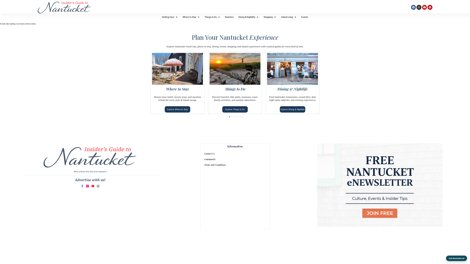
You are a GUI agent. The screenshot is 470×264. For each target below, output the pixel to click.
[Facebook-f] (82, 186)
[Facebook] (413, 7)
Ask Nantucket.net (456, 258)
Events (304, 17)
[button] (150, 81)
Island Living (287, 17)
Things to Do (211, 17)
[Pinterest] (430, 7)
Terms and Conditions (215, 164)
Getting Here (168, 17)
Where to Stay (189, 17)
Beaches (229, 17)
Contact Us (209, 153)
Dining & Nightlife (247, 17)
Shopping (268, 17)
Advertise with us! (90, 179)
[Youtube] (424, 7)
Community (210, 159)
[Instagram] (419, 7)
